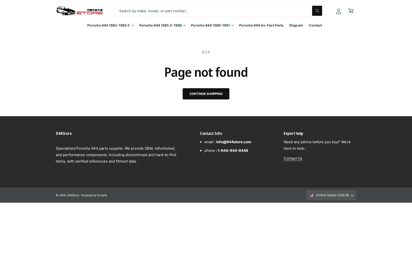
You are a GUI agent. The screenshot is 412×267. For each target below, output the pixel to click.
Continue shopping (206, 94)
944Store (73, 195)
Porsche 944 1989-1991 (210, 25)
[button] (351, 11)
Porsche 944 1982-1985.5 (108, 25)
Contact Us (293, 158)
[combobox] (218, 11)
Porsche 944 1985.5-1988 (160, 25)
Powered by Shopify (94, 195)
